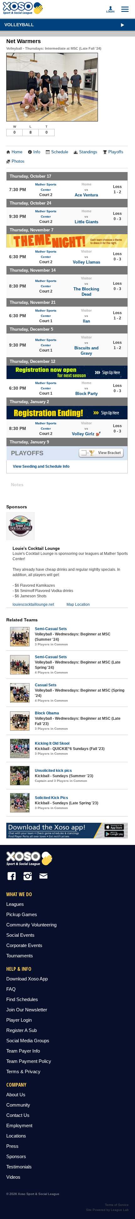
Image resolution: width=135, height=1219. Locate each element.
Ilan (86, 321)
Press (12, 1146)
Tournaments (19, 955)
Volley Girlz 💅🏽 (86, 434)
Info (36, 152)
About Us (15, 1094)
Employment (19, 1125)
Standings (88, 152)
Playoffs (115, 152)
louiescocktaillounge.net (33, 604)
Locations (16, 1135)
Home (17, 152)
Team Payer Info (23, 1051)
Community (18, 1105)
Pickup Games (21, 914)
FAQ (11, 989)
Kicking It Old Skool (52, 743)
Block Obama (47, 713)
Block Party (86, 393)
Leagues (15, 904)
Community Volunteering (31, 924)
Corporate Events (24, 945)
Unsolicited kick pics (53, 770)
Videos (13, 1177)
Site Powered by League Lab (107, 1210)
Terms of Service (117, 1205)
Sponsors (16, 1156)
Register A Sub (21, 1030)
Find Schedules (22, 999)
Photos (18, 161)
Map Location (78, 604)
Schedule (59, 152)
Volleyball (19, 24)
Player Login (19, 1020)
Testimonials (19, 1166)
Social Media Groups (27, 1040)
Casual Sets (46, 685)
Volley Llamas (86, 262)
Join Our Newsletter (26, 1009)
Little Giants (86, 222)
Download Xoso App (27, 978)
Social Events (20, 935)
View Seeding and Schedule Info (41, 466)
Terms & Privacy (23, 1071)
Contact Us (18, 1115)
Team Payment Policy (28, 1061)
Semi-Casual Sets (51, 629)
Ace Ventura (86, 195)
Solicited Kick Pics (51, 798)
